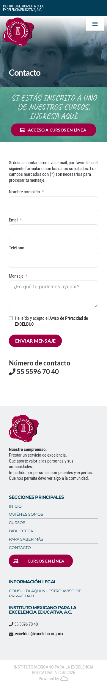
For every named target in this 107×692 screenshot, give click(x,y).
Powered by (49, 678)
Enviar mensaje (35, 340)
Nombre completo (24, 191)
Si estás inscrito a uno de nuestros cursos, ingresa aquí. (53, 106)
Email (13, 220)
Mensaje (16, 276)
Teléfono (16, 248)
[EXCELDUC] (18, 19)
